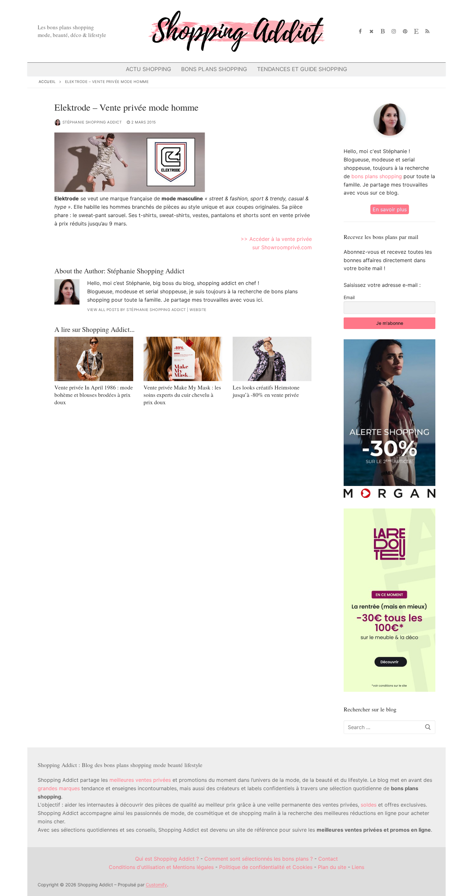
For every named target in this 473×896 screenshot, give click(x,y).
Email (349, 297)
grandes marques (59, 788)
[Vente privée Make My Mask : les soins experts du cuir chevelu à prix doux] (183, 359)
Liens (358, 867)
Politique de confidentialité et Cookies (265, 867)
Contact (328, 858)
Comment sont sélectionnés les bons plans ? (258, 858)
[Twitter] (371, 31)
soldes (368, 804)
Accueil (47, 81)
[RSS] (427, 31)
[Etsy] (416, 31)
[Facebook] (360, 31)
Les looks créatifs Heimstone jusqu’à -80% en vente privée (266, 390)
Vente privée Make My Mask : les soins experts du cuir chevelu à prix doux (182, 394)
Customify (156, 884)
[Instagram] (394, 31)
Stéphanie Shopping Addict (92, 122)
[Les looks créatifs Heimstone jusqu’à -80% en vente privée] (272, 359)
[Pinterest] (405, 31)
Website (198, 309)
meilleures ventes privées (140, 780)
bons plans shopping (376, 176)
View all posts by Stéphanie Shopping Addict (136, 309)
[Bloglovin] (382, 31)
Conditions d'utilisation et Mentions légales (161, 867)
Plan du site (332, 867)
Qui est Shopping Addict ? (167, 858)
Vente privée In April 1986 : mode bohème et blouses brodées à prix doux (93, 394)
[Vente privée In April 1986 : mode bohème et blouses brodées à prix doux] (93, 359)
